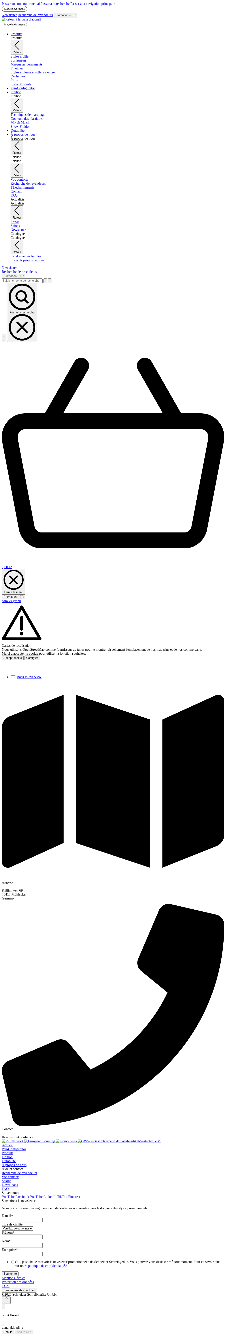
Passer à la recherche (55, 4)
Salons (6, 1181)
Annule (8, 1332)
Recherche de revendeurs (35, 15)
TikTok (62, 1197)
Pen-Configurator (14, 1149)
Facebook (22, 1197)
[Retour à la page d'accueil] (21, 19)
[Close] (3, 1324)
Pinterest (74, 1197)
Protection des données (18, 1282)
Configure (32, 658)
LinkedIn (49, 1197)
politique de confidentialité (46, 1266)
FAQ (5, 1189)
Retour (17, 52)
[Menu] (4, 338)
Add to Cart (24, 1332)
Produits (7, 1153)
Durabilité (9, 1161)
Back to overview (29, 677)
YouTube (8, 1197)
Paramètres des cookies (19, 1290)
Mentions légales (13, 1278)
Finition (7, 1157)
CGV (5, 1286)
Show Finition (20, 126)
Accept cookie (13, 658)
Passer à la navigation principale (92, 4)
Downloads (10, 1185)
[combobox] (22, 280)
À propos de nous (14, 1165)
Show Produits (21, 84)
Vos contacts (10, 1177)
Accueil (7, 1145)
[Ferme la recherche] (49, 280)
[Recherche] (45, 280)
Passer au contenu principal (21, 4)
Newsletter (9, 15)
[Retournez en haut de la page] (6, 1300)
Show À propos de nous (27, 260)
